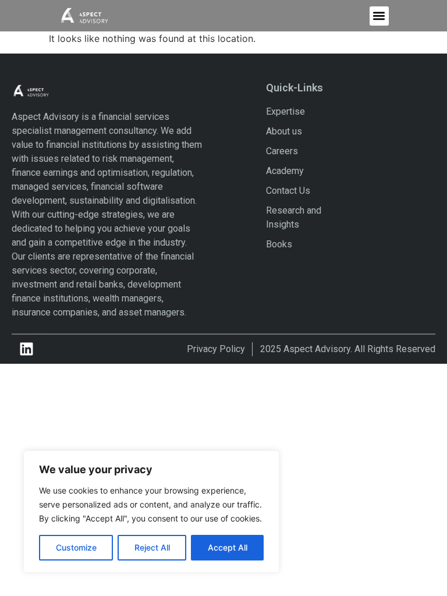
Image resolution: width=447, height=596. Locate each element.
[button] (379, 16)
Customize (76, 547)
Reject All (152, 547)
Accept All (227, 547)
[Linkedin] (26, 349)
